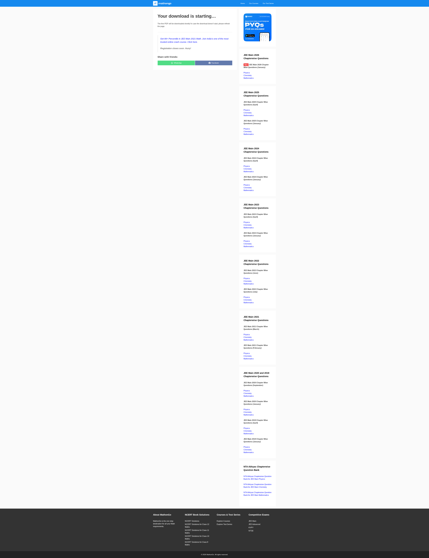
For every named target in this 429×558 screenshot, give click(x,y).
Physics (247, 73)
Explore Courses (223, 521)
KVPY (251, 527)
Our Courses (253, 3)
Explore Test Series (224, 524)
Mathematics (249, 78)
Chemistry (248, 75)
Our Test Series (268, 3)
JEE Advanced (254, 524)
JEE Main (252, 521)
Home (243, 3)
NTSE (251, 531)
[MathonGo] (162, 3)
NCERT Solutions (192, 521)
